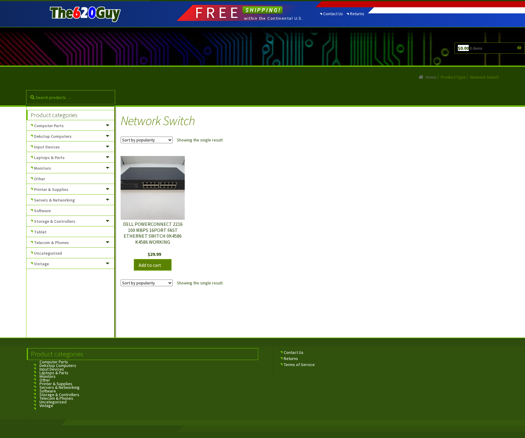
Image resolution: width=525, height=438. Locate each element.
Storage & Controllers (54, 221)
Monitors (42, 168)
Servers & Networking (54, 200)
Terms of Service (299, 364)
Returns (357, 13)
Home (431, 77)
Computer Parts (49, 125)
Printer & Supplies (51, 189)
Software (42, 210)
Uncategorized (48, 253)
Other (39, 179)
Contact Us (333, 13)
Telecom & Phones (51, 242)
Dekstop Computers (53, 136)
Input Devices (47, 147)
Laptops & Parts (49, 157)
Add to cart (150, 265)
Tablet (40, 232)
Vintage (41, 264)
